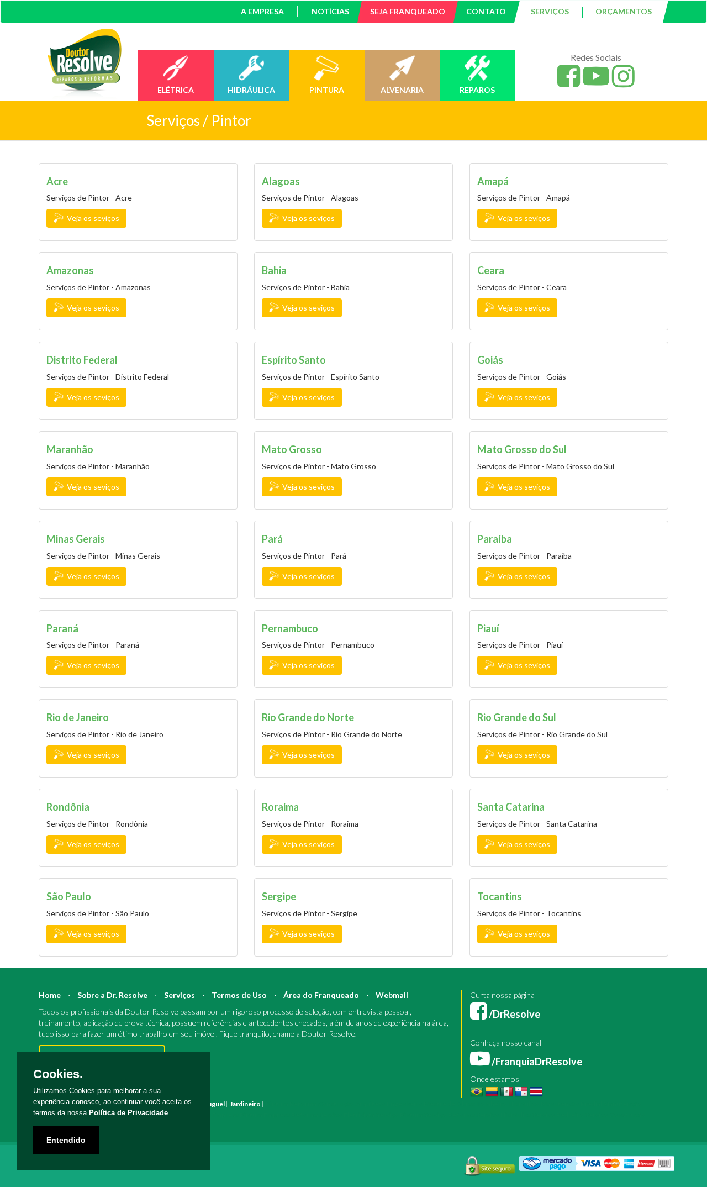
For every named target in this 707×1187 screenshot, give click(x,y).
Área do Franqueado (321, 995)
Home (50, 995)
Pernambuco (290, 628)
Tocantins (499, 896)
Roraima (280, 807)
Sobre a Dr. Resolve (112, 995)
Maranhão (69, 449)
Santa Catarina (511, 807)
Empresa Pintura (237, 1115)
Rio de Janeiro (77, 717)
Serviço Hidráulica (503, 1115)
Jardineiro (245, 1104)
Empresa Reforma (290, 1115)
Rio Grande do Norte (308, 717)
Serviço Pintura (399, 1115)
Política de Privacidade (128, 1113)
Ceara (490, 270)
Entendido (66, 1140)
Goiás (490, 360)
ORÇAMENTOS (623, 11)
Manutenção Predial (571, 1104)
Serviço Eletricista (346, 1115)
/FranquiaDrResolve (536, 1061)
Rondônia (67, 807)
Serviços (179, 995)
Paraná (62, 628)
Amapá (493, 181)
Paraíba (494, 539)
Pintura (277, 1104)
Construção (336, 1104)
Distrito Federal (82, 360)
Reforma (302, 1104)
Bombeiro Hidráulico (508, 1104)
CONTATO (486, 11)
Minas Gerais (75, 539)
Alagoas (281, 181)
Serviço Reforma (449, 1115)
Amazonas (70, 270)
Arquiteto (370, 1104)
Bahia (274, 270)
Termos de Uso (239, 995)
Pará (272, 539)
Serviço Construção (615, 1115)
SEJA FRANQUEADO (407, 11)
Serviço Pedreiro (558, 1115)
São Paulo (68, 896)
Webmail (392, 995)
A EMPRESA (262, 11)
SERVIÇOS (550, 11)
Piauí (488, 628)
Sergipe (279, 896)
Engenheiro (405, 1104)
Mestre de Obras (449, 1104)
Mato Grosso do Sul (522, 449)
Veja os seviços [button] (91, 218)
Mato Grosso (292, 449)
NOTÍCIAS (330, 11)
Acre (57, 181)
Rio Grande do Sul (516, 717)
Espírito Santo (294, 360)
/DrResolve (513, 1014)
